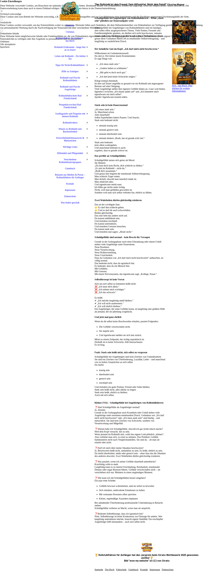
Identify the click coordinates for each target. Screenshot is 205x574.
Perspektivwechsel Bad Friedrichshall (70, 106)
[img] (25, 287)
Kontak (143, 569)
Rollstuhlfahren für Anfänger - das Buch (70, 39)
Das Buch (109, 569)
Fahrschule (121, 569)
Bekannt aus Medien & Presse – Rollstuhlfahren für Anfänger (70, 176)
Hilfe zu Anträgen (70, 71)
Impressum (70, 190)
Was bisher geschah (70, 202)
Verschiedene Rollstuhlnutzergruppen (70, 160)
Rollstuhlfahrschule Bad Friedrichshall (70, 97)
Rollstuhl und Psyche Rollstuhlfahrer (70, 79)
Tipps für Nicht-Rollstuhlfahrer (70, 65)
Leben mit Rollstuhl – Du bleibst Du (70, 57)
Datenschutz (70, 196)
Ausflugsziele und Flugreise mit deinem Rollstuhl (70, 115)
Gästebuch (70, 168)
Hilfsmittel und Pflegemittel (70, 153)
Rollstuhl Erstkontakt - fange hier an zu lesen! (70, 48)
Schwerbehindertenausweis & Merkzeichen (70, 139)
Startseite (70, 25)
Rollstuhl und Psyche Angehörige (70, 88)
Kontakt (70, 183)
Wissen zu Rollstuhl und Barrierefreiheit (70, 130)
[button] (102, 41)
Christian (70, 32)
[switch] (1, 11)
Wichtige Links (70, 147)
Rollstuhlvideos (70, 122)
